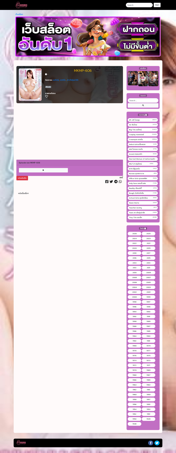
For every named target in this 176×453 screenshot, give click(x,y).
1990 (134, 321)
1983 (148, 336)
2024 (134, 238)
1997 (148, 302)
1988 (134, 326)
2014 (134, 263)
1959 (148, 394)
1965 (148, 380)
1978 (134, 350)
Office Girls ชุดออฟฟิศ (143, 178)
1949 (148, 419)
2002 (134, 292)
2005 (148, 282)
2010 (134, 272)
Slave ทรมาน (143, 203)
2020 (134, 248)
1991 (148, 316)
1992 (134, 316)
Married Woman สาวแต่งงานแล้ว (143, 159)
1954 (134, 409)
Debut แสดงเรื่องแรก (143, 144)
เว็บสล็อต (19, 14)
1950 (134, 419)
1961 (148, 389)
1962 (134, 389)
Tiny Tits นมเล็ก (143, 217)
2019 (148, 248)
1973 (148, 360)
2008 (134, 277)
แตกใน (63, 79)
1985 (148, 331)
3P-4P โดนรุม (143, 120)
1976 (134, 355)
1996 (134, 306)
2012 (134, 267)
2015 (148, 258)
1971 (148, 365)
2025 (148, 233)
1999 (148, 297)
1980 (134, 345)
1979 (148, 345)
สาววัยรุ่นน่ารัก (72, 79)
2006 (134, 282)
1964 (134, 385)
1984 (134, 336)
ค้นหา (157, 5)
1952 (134, 414)
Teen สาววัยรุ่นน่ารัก (143, 212)
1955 (148, 404)
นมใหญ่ (56, 79)
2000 (134, 297)
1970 (134, 370)
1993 (148, 311)
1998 (134, 302)
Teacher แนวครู (143, 207)
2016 (134, 258)
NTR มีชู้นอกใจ (143, 168)
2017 (148, 253)
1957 (148, 399)
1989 (148, 321)
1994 (134, 311)
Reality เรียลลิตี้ (143, 188)
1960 (134, 394)
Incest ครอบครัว (143, 154)
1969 (148, 370)
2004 (134, 287)
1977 (148, 350)
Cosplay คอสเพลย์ (143, 134)
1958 (134, 399)
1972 (134, 365)
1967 (148, 375)
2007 (148, 277)
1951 (148, 414)
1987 (148, 326)
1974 (134, 360)
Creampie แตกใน (143, 139)
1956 (134, 404)
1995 (148, 306)
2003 (148, 287)
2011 (148, 267)
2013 (148, 263)
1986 (134, 331)
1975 (148, 355)
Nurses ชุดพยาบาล (143, 173)
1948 (134, 424)
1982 (134, 341)
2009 (148, 272)
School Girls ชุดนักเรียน (143, 198)
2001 (148, 292)
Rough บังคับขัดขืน (143, 193)
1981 (148, 341)
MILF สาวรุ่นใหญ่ (141, 164)
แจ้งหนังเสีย (22, 178)
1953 (148, 409)
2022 (134, 243)
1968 (134, 375)
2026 (134, 233)
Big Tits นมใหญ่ (143, 129)
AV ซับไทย (143, 124)
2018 (134, 253)
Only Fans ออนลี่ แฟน (143, 183)
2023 (148, 238)
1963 (148, 385)
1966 (134, 380)
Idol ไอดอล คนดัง (143, 149)
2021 (148, 243)
